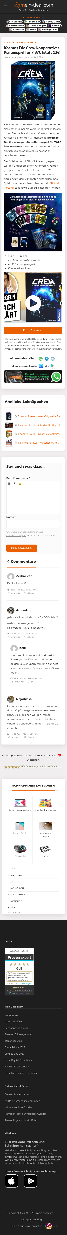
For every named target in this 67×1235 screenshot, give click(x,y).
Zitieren (30, 593)
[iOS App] (40, 366)
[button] (9, 484)
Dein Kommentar (18, 478)
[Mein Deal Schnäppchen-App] (33, 1181)
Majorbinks (24, 699)
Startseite (11, 43)
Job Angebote (46, 1163)
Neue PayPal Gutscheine (19, 1060)
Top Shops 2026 (14, 1040)
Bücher (14, 907)
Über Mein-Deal (13, 1021)
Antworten (16, 593)
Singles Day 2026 (14, 1053)
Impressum (11, 1015)
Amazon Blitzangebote (18, 1034)
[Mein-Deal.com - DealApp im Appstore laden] (14, 1181)
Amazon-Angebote (19, 875)
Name (11, 516)
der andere (23, 610)
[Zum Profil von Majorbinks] (10, 698)
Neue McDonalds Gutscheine (21, 1073)
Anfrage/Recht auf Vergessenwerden (26, 1113)
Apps (12, 882)
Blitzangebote (17, 895)
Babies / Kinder (17, 888)
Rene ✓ (7, 57)
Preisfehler (34, 1156)
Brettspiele (28, 43)
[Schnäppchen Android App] (52, 366)
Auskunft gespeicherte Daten (21, 1120)
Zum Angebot (33, 330)
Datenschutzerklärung (17, 1094)
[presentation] (9, 484)
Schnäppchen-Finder (16, 1028)
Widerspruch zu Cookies (18, 1107)
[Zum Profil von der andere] (10, 609)
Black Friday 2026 (15, 1047)
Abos (12, 869)
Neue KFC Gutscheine (17, 1066)
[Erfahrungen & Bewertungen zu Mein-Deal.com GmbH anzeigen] (19, 971)
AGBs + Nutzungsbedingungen (22, 1101)
